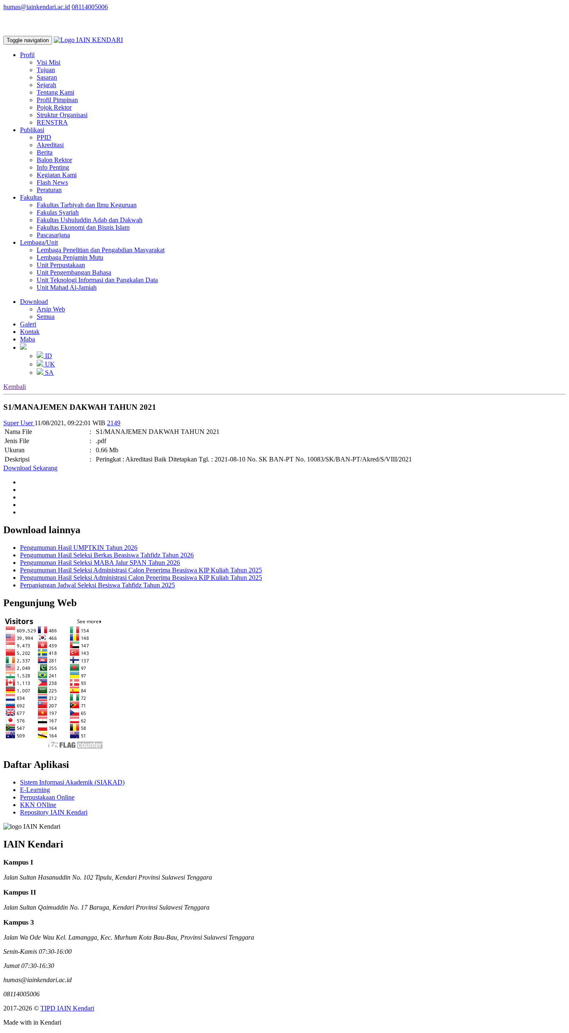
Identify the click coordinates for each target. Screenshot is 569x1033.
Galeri (28, 324)
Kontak (30, 331)
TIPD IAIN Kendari (67, 1008)
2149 (113, 422)
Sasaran (47, 77)
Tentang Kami (55, 92)
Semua (46, 316)
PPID (44, 137)
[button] (23, 347)
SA (48, 372)
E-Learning (35, 789)
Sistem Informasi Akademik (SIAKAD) (72, 782)
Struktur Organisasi (62, 114)
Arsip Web (51, 309)
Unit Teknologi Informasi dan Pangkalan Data (97, 279)
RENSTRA (52, 122)
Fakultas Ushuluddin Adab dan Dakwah (89, 219)
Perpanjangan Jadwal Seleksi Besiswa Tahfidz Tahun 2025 (97, 585)
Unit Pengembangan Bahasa (74, 272)
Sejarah (46, 84)
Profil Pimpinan (57, 99)
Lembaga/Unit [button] (39, 242)
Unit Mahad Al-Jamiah (67, 287)
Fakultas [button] (31, 197)
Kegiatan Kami (57, 174)
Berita (44, 152)
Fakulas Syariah (58, 212)
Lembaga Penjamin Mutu (70, 257)
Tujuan (46, 69)
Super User (19, 422)
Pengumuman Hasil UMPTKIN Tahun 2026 (78, 547)
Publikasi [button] (32, 129)
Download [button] (34, 301)
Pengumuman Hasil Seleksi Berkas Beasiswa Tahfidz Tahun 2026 (107, 555)
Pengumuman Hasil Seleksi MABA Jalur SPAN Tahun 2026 (100, 562)
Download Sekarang (30, 467)
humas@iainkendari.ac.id (36, 6)
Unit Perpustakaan (61, 264)
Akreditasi (50, 144)
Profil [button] (27, 54)
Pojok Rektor (54, 107)
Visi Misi (48, 62)
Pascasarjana (53, 234)
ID (47, 355)
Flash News (52, 182)
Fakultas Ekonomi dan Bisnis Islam (83, 227)
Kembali (14, 386)
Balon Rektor (54, 159)
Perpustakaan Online (47, 797)
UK (49, 364)
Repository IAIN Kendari (53, 812)
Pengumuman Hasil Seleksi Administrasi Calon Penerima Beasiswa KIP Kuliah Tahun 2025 (141, 570)
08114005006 (90, 6)
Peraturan (49, 189)
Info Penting (53, 167)
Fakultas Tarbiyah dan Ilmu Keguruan (87, 204)
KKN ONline (38, 804)
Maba (27, 339)
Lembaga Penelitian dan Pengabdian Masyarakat (101, 249)
